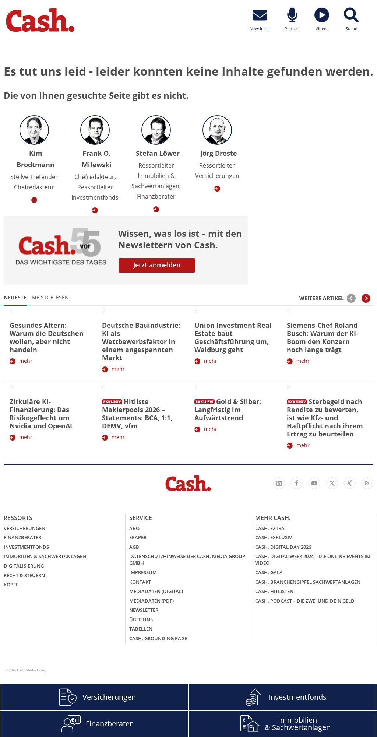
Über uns (141, 619)
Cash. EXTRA (270, 528)
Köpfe (11, 584)
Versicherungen (24, 528)
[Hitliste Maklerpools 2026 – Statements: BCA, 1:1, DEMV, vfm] (112, 400)
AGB (134, 547)
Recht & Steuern (24, 575)
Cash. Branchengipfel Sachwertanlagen (307, 582)
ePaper (138, 537)
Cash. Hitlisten (274, 591)
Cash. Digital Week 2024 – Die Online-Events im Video (312, 559)
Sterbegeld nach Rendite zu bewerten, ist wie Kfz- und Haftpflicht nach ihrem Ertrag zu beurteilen (325, 417)
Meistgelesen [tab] (50, 297)
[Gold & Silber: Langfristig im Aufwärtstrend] (204, 400)
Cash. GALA (269, 572)
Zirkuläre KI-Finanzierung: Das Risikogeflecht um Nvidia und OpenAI (41, 413)
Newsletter (143, 610)
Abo (134, 528)
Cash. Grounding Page (158, 638)
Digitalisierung (24, 565)
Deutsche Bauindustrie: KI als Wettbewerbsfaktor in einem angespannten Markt (141, 341)
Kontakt (140, 582)
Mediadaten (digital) (156, 591)
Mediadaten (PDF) (151, 600)
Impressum (143, 572)
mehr (25, 360)
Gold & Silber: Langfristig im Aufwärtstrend (227, 409)
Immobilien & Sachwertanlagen (45, 556)
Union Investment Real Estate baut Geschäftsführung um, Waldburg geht (233, 337)
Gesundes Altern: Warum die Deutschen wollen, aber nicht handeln (47, 337)
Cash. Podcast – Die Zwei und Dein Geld (305, 600)
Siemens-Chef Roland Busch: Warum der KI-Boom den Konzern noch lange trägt (322, 337)
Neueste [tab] (15, 297)
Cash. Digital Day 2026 (283, 547)
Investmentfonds (26, 547)
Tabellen (140, 628)
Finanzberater (22, 537)
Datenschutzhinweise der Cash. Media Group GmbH (187, 559)
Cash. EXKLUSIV (273, 537)
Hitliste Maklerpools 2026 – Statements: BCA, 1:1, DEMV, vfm (137, 413)
